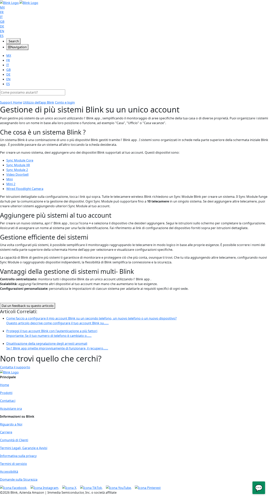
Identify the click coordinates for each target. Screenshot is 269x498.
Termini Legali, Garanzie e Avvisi (23, 448)
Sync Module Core (19, 160)
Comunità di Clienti (14, 440)
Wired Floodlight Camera (24, 189)
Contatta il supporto (15, 367)
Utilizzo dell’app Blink (38, 102)
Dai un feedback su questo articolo (28, 306)
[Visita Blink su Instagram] (45, 487)
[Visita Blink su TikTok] (91, 487)
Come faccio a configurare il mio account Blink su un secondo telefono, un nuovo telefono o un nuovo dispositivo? (91, 320)
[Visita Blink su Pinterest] (148, 487)
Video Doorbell (17, 174)
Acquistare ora (11, 408)
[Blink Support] (19, 2)
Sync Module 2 (17, 170)
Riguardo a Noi (11, 424)
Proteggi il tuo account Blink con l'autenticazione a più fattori (51, 333)
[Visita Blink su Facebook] (13, 487)
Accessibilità (9, 471)
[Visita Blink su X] (69, 487)
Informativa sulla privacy (18, 456)
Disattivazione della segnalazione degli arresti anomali (57, 345)
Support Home (11, 102)
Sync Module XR (18, 165)
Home (4, 385)
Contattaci (7, 401)
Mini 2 (10, 184)
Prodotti (6, 393)
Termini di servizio (13, 464)
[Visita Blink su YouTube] (119, 487)
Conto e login (65, 102)
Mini (9, 179)
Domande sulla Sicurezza (18, 479)
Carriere (6, 432)
